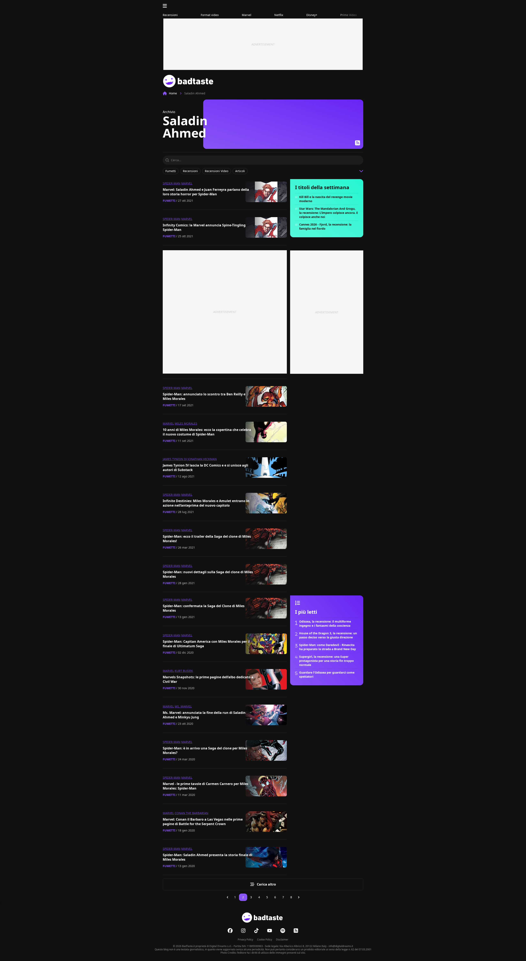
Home (173, 93)
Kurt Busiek (184, 671)
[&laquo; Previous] (227, 897)
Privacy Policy (245, 939)
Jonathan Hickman (202, 459)
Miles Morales (186, 423)
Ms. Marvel (183, 706)
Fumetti (169, 201)
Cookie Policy (264, 939)
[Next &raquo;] (298, 897)
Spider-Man (171, 183)
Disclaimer (282, 939)
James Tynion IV (175, 459)
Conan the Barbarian (191, 813)
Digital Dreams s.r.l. (220, 946)
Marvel (186, 183)
